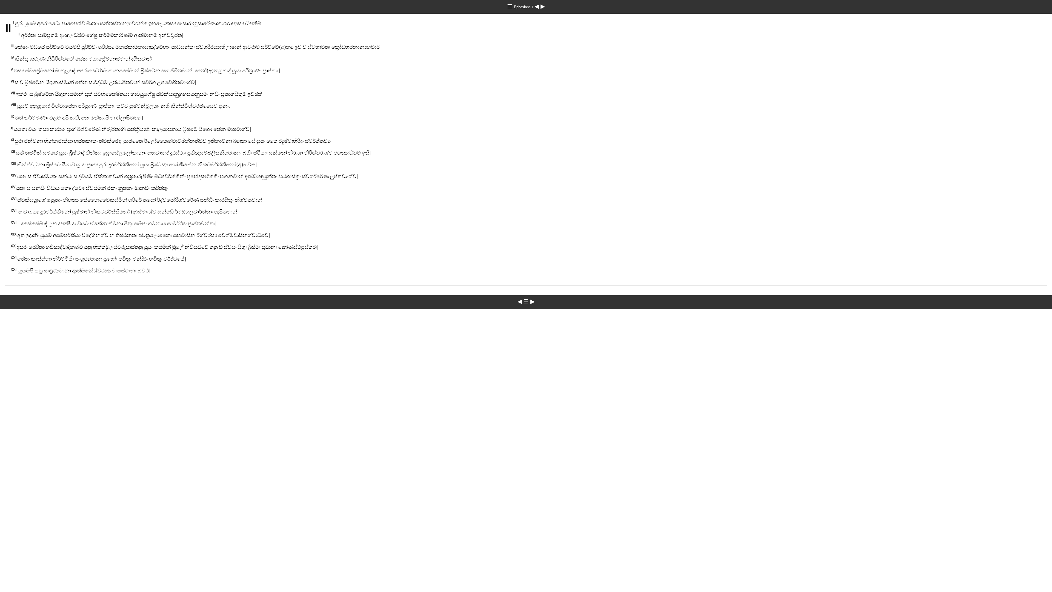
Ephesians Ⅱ (524, 7)
